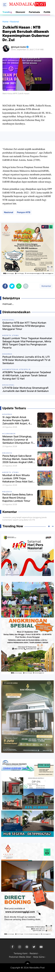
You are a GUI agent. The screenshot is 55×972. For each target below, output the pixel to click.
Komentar (46, 286)
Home (5, 21)
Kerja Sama (38, 957)
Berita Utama (11, 472)
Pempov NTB (23, 212)
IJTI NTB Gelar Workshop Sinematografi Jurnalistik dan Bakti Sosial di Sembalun (25, 389)
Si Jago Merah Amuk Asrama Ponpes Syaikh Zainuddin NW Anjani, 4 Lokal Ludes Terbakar (16, 420)
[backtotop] (27, 964)
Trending (7, 12)
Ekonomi (20, 12)
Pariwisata (34, 12)
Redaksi (34, 953)
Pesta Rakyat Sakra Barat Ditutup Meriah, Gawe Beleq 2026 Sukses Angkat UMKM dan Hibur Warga (18, 459)
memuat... (8, 303)
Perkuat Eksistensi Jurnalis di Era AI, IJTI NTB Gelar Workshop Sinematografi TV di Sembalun (26, 360)
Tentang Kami (20, 953)
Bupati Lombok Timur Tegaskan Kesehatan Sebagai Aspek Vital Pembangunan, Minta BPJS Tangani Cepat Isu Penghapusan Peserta (27, 343)
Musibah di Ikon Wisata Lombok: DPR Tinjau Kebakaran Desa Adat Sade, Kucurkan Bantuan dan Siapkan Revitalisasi (18, 478)
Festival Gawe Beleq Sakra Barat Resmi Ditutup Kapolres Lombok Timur (17, 497)
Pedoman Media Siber (20, 957)
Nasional (8, 212)
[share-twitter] (12, 286)
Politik (47, 12)
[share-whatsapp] (19, 286)
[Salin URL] (25, 286)
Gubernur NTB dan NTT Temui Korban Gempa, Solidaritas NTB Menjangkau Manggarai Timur (24, 325)
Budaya (8, 453)
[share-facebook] (5, 286)
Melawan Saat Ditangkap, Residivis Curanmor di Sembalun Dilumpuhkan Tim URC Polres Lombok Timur (18, 439)
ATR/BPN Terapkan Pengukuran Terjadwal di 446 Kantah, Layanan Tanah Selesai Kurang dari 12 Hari (26, 375)
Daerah (8, 414)
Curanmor (9, 433)
